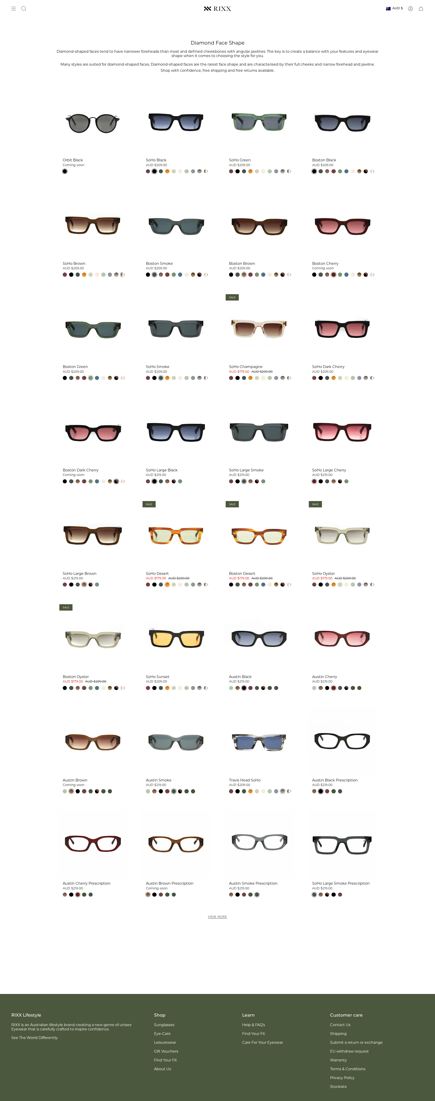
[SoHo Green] (259, 120)
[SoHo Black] (175, 120)
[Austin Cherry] (342, 637)
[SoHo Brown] (92, 224)
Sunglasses (164, 1025)
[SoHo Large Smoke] (259, 431)
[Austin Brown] (92, 741)
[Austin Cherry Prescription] (92, 844)
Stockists (338, 1086)
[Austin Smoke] (175, 741)
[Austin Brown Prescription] (175, 844)
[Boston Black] (342, 120)
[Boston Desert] (259, 534)
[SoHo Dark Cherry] (342, 327)
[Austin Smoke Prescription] (259, 844)
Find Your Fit (165, 1060)
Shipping (338, 1034)
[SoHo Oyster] (342, 534)
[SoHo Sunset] (175, 637)
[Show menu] (13, 8)
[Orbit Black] (92, 120)
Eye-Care (162, 1034)
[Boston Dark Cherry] (92, 431)
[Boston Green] (92, 327)
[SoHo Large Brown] (92, 534)
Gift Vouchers (166, 1051)
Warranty (338, 1060)
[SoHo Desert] (175, 534)
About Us (162, 1069)
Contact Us (340, 1025)
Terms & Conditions (347, 1069)
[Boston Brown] (259, 224)
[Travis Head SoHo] (259, 741)
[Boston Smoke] (175, 224)
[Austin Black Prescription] (342, 741)
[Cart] (421, 8)
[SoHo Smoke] (175, 327)
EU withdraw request (349, 1051)
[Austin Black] (259, 637)
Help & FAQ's (253, 1025)
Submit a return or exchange (356, 1042)
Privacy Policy (342, 1078)
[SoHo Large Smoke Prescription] (342, 844)
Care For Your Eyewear (262, 1042)
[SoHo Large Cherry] (342, 431)
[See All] (207, 171)
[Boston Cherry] (342, 224)
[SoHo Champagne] (259, 327)
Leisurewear (165, 1042)
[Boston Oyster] (92, 637)
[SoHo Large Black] (175, 431)
